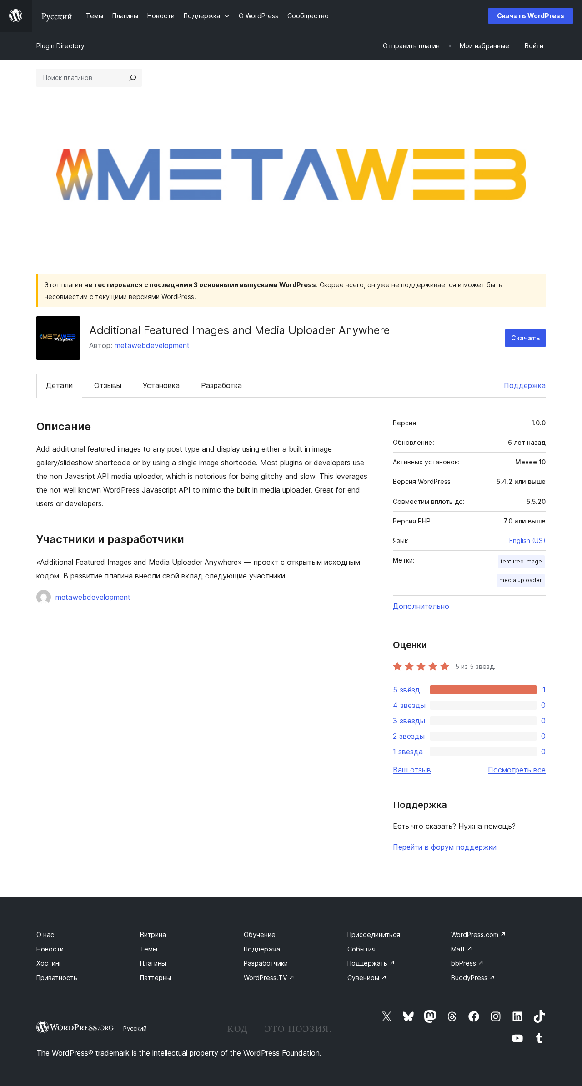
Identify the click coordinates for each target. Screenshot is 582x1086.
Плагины (153, 963)
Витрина (153, 934)
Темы (148, 949)
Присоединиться (373, 934)
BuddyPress (473, 977)
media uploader (520, 580)
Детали (59, 385)
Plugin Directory (60, 46)
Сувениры (367, 977)
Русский (135, 1028)
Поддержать (371, 963)
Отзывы (107, 385)
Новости (50, 949)
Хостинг (49, 963)
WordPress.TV (269, 977)
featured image (521, 561)
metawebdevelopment (152, 345)
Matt (461, 949)
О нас (45, 934)
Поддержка (525, 385)
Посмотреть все (517, 769)
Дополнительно (421, 606)
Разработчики (266, 963)
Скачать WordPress (530, 16)
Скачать (525, 338)
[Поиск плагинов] (133, 78)
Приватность (56, 977)
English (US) (527, 540)
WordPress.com (478, 934)
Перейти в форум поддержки (445, 847)
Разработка (221, 385)
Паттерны (155, 977)
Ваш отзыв (412, 769)
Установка (161, 385)
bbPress (467, 963)
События (361, 949)
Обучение (260, 934)
